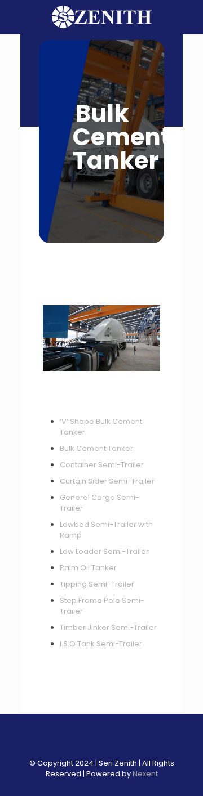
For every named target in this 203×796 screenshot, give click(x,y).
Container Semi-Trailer (102, 464)
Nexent (145, 773)
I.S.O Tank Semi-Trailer (101, 643)
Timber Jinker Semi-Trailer (108, 627)
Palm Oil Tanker (88, 567)
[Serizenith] (101, 17)
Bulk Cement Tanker (96, 448)
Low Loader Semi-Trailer (104, 551)
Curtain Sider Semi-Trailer (107, 481)
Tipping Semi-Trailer (97, 584)
